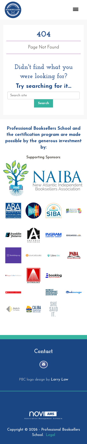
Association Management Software (43, 418)
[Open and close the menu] (53, 9)
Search (43, 103)
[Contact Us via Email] (43, 364)
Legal (50, 435)
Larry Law (59, 379)
